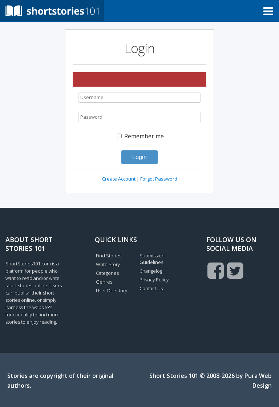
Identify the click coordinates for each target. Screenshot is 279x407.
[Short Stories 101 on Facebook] (215, 270)
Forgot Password (158, 178)
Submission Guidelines (152, 258)
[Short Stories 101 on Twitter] (235, 270)
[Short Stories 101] (52, 10)
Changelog (151, 271)
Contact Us (151, 288)
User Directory (111, 290)
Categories (107, 273)
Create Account (119, 178)
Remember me (143, 136)
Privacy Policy (154, 279)
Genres (104, 281)
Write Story (108, 264)
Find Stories (108, 255)
